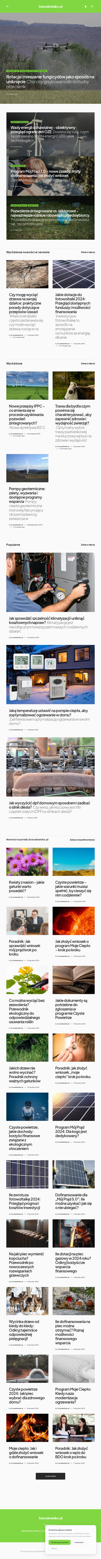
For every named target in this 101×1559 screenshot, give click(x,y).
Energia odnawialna (19, 122)
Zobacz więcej (88, 252)
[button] (7, 6)
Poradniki (25, 71)
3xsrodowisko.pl (50, 6)
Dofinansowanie (18, 166)
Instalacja (22, 205)
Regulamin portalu (31, 1531)
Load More (50, 1476)
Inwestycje (33, 205)
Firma (13, 205)
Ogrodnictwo (13, 71)
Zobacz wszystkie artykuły (82, 840)
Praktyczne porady (38, 71)
